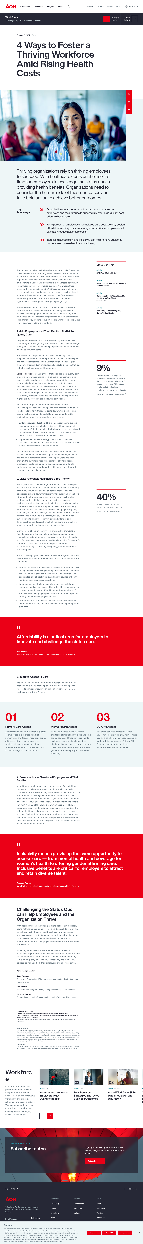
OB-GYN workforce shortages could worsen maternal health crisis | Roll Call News (43, 1013)
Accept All (124, 1233)
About (60, 6)
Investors (110, 6)
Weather (100, 1213)
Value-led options (25, 373)
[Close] (139, 1232)
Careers (101, 6)
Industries (39, 6)
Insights (50, 6)
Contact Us (89, 6)
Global (133, 6)
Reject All (109, 1233)
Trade (99, 1203)
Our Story (55, 1203)
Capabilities (25, 6)
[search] (69, 6)
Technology (101, 1208)
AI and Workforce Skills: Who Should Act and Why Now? (122, 1095)
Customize (94, 1233)
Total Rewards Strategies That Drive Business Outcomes (86, 1095)
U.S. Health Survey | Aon (25, 1011)
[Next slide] (50, 1116)
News (118, 6)
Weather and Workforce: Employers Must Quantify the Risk (54, 1095)
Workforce (11, 17)
